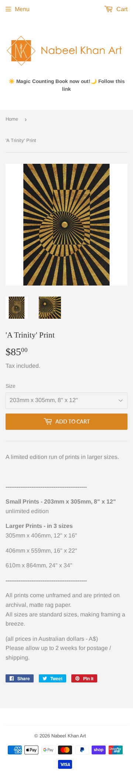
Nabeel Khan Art (68, 736)
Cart (121, 9)
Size (11, 386)
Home (12, 119)
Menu (22, 9)
